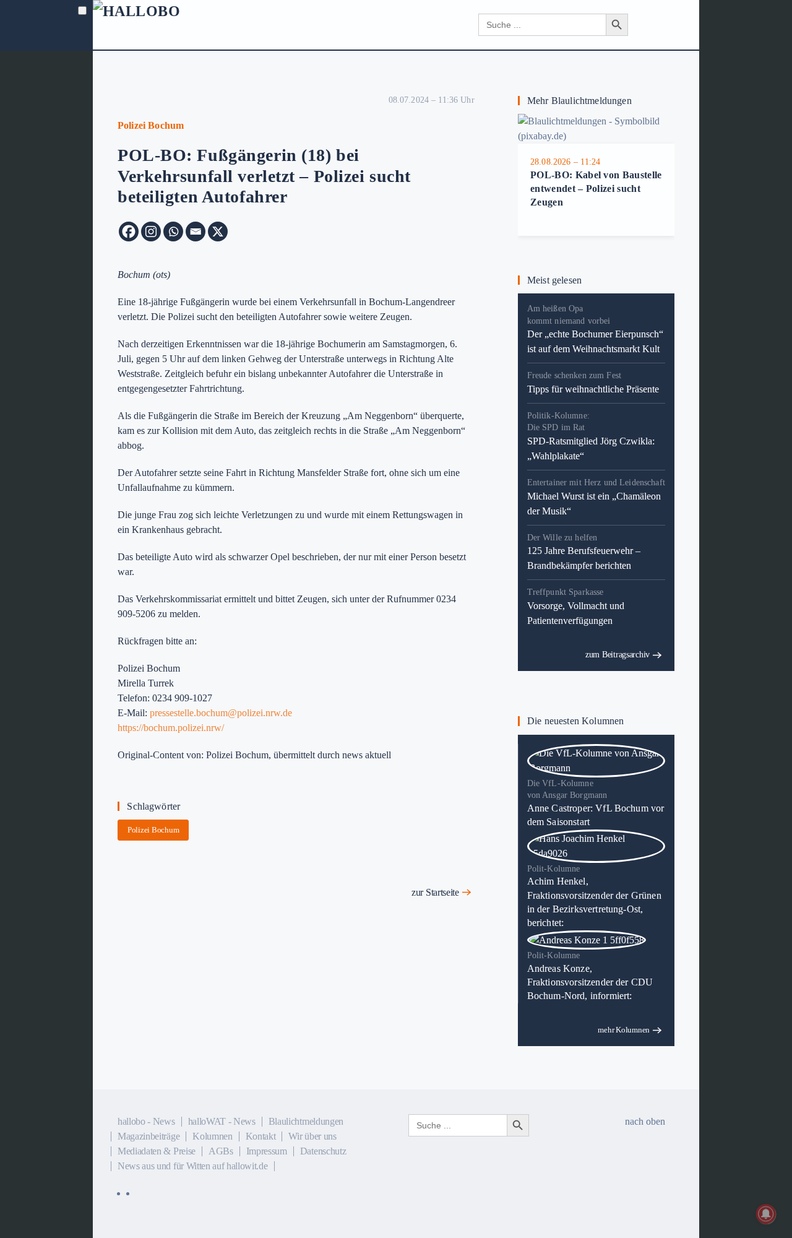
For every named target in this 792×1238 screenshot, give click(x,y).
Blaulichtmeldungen (306, 1121)
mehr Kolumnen (624, 1029)
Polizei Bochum (153, 829)
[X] (218, 231)
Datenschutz (323, 1151)
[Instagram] (151, 231)
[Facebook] (129, 231)
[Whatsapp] (173, 231)
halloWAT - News (222, 1121)
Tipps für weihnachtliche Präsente (593, 389)
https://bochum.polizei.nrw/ (171, 727)
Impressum (266, 1151)
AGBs (221, 1151)
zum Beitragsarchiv (617, 654)
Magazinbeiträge (148, 1136)
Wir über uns (312, 1136)
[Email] (195, 231)
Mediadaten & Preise (157, 1151)
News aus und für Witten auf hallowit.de (193, 1166)
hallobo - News (146, 1121)
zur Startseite (435, 892)
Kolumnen (212, 1136)
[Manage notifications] (766, 1214)
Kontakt (261, 1136)
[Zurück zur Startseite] (167, 25)
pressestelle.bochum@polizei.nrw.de (221, 713)
